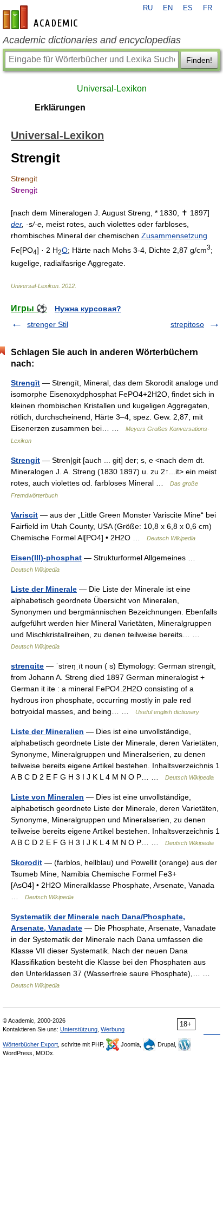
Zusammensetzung (174, 235)
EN (168, 8)
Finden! (199, 60)
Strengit (25, 460)
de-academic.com (42, 17)
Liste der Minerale (44, 589)
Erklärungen (60, 107)
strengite (27, 666)
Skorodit (26, 862)
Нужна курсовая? (88, 308)
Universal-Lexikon (112, 88)
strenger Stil (47, 324)
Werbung (112, 1029)
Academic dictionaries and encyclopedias (92, 40)
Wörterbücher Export (30, 1044)
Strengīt (25, 382)
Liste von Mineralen (47, 797)
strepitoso (187, 324)
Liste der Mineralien (47, 731)
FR (207, 8)
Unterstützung (78, 1029)
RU (148, 8)
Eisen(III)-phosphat (46, 557)
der (16, 224)
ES (188, 8)
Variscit (24, 515)
